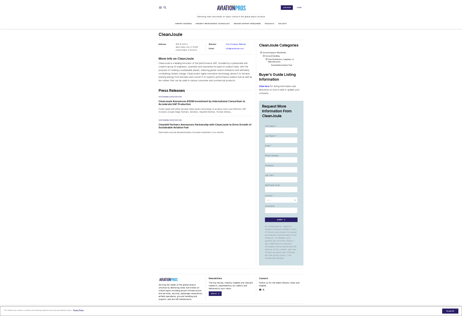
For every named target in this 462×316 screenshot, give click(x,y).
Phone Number (272, 155)
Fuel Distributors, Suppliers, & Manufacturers (281, 60)
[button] (160, 7)
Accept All (450, 311)
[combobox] (281, 200)
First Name (271, 126)
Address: (163, 44)
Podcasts (269, 24)
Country (269, 195)
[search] (165, 7)
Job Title (270, 175)
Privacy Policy (78, 310)
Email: (211, 48)
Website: (213, 44)
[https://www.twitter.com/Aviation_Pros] (263, 289)
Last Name (271, 136)
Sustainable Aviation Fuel (170, 97)
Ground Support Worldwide (247, 24)
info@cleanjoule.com (235, 48)
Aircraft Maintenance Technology (213, 24)
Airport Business (183, 24)
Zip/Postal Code (272, 185)
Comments (270, 206)
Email (268, 146)
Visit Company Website (236, 44)
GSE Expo (282, 24)
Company (269, 165)
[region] (231, 311)
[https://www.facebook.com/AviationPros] (260, 289)
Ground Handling (273, 56)
